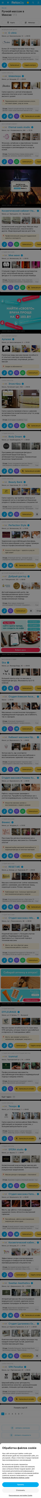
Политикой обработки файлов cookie (15, 1477)
